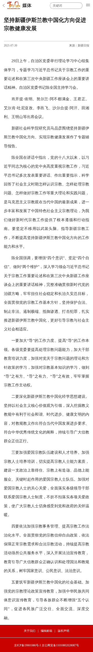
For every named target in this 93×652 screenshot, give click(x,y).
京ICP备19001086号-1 (27, 645)
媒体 (26, 5)
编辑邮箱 (46, 630)
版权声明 (63, 630)
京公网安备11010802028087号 (60, 645)
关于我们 (29, 630)
